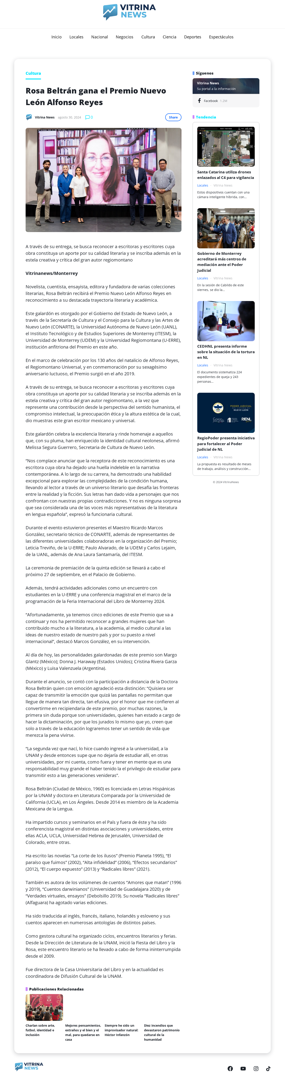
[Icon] (230, 1068)
